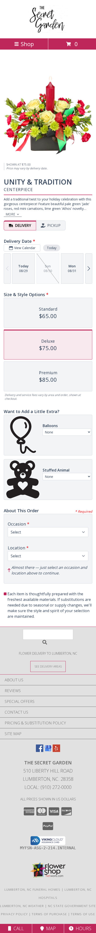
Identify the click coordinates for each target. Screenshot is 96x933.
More (10, 214)
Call (17, 928)
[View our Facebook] (39, 750)
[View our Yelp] (56, 750)
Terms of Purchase (49, 914)
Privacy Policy (14, 914)
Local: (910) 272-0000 (48, 787)
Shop (27, 44)
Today (51, 248)
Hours (82, 928)
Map (50, 928)
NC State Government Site (72, 906)
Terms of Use (83, 914)
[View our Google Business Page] (48, 750)
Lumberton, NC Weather (22, 906)
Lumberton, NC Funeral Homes (32, 889)
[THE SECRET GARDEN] (48, 31)
